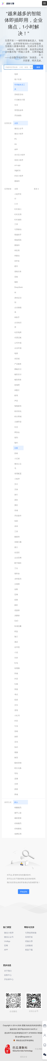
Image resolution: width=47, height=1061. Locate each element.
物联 (16, 282)
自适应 (17, 552)
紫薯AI (17, 181)
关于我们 (8, 970)
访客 (16, 448)
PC (15, 139)
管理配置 (17, 473)
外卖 (16, 678)
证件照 (17, 647)
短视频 (17, 668)
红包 (16, 663)
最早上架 (17, 812)
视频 (16, 752)
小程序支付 (17, 196)
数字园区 (17, 563)
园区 (16, 605)
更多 (36, 188)
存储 (16, 510)
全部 (16, 123)
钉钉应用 (17, 214)
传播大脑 (17, 542)
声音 (16, 400)
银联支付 (17, 374)
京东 (16, 705)
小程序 (17, 478)
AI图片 (17, 390)
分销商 (17, 584)
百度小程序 (18, 160)
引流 (16, 726)
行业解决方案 (19, 99)
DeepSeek (18, 287)
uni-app (17, 165)
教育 (16, 757)
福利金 (17, 573)
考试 (16, 694)
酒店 (16, 642)
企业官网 (17, 557)
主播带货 (17, 421)
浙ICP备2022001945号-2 (27, 1029)
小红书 (17, 715)
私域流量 (17, 626)
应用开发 (29, 937)
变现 (16, 710)
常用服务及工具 (19, 86)
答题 (16, 689)
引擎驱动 (17, 229)
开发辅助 (17, 115)
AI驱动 (17, 255)
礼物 (16, 684)
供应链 (17, 358)
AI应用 (17, 250)
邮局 (16, 395)
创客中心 (8, 975)
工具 (16, 531)
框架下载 (29, 949)
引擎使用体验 (30, 932)
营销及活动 (18, 94)
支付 (16, 484)
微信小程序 (18, 133)
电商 (16, 74)
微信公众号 (18, 128)
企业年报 (17, 348)
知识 (16, 747)
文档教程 (29, 945)
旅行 (16, 494)
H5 (15, 144)
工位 (16, 568)
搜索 (38, 67)
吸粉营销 (17, 762)
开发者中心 (9, 979)
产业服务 (17, 364)
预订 (16, 636)
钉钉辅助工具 (17, 221)
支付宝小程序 (19, 154)
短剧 (16, 521)
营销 (16, 731)
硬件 (16, 266)
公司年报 (17, 342)
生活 (16, 105)
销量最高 (17, 807)
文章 (16, 784)
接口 (16, 547)
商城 (16, 794)
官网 (16, 594)
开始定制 (23, 891)
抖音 (16, 720)
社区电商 (17, 332)
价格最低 (17, 828)
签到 (16, 437)
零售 (16, 773)
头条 (16, 657)
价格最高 (17, 823)
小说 (16, 652)
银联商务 (17, 379)
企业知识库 (17, 324)
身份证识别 (17, 299)
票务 (16, 500)
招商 (16, 599)
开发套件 (17, 515)
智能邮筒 (17, 406)
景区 (16, 505)
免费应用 (17, 833)
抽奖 (16, 736)
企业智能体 (17, 309)
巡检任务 (17, 271)
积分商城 (17, 416)
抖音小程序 (18, 175)
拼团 (16, 789)
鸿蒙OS (17, 170)
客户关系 (17, 79)
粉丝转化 (17, 411)
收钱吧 (17, 385)
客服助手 (17, 234)
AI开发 (17, 261)
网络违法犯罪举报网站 (24, 1040)
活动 (16, 741)
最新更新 (17, 818)
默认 (16, 802)
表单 (16, 526)
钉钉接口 (17, 209)
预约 (16, 442)
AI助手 (17, 317)
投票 (16, 699)
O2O (16, 620)
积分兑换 (17, 768)
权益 (16, 631)
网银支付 (17, 369)
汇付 (16, 203)
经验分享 (29, 941)
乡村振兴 (17, 578)
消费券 (17, 615)
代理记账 (17, 337)
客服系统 (17, 240)
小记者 (17, 458)
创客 (16, 589)
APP (16, 149)
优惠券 (17, 610)
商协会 (17, 432)
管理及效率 (18, 110)
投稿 (16, 453)
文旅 (16, 489)
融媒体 (17, 536)
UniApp (7, 941)
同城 (16, 673)
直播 (16, 778)
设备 (16, 276)
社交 (16, 427)
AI (15, 292)
